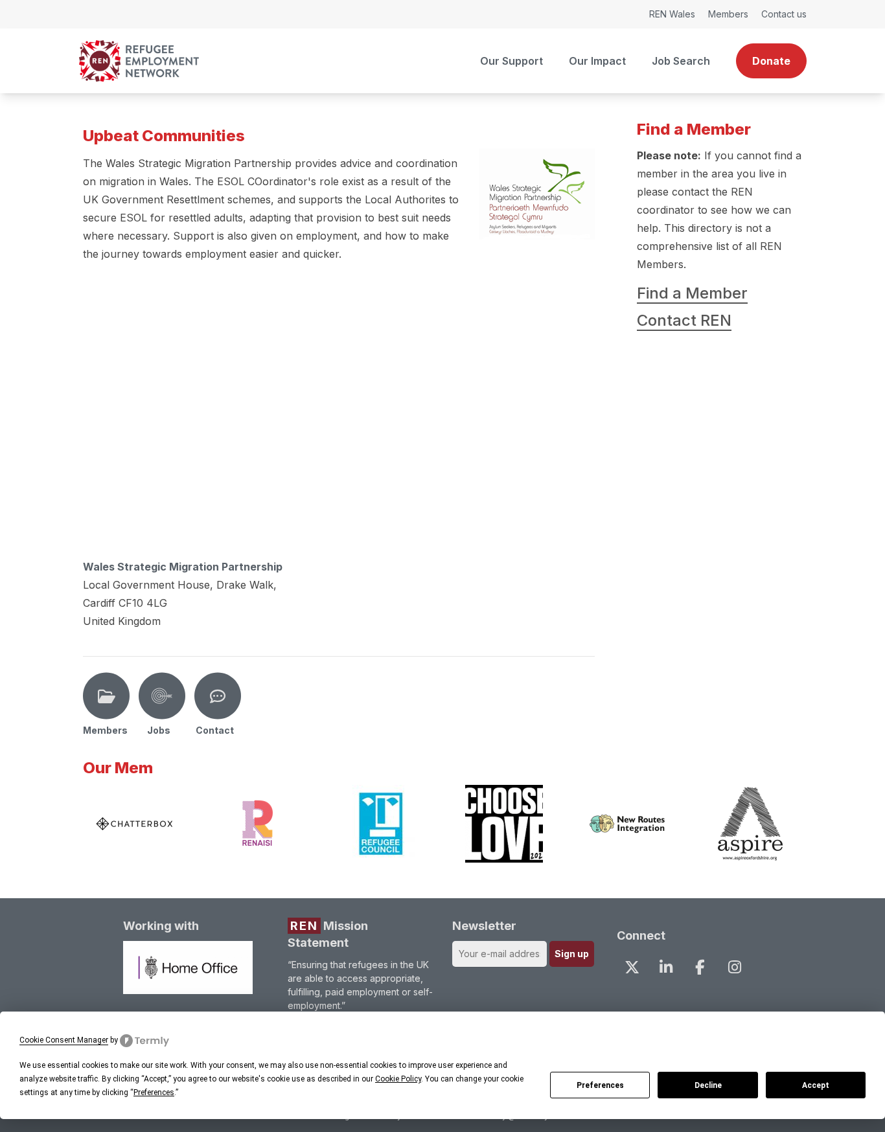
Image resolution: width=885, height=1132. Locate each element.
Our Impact (597, 60)
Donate (771, 60)
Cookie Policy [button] (398, 1078)
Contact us (784, 13)
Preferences (600, 1085)
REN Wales (672, 13)
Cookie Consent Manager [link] (63, 1040)
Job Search (681, 60)
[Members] (106, 696)
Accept (815, 1085)
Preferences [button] (153, 1092)
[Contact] (217, 696)
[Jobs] (162, 696)
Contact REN (684, 320)
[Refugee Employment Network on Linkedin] (666, 967)
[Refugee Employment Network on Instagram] (734, 967)
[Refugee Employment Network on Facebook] (700, 967)
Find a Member (692, 293)
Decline (708, 1085)
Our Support (511, 60)
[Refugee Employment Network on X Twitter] (632, 967)
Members (728, 13)
